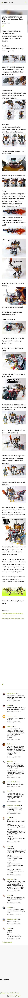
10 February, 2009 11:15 (14, 777)
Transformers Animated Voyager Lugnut (13, 618)
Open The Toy (8, 2)
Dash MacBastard (12, 919)
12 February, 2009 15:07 (14, 914)
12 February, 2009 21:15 (14, 938)
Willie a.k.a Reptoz (12, 781)
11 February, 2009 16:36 (14, 890)
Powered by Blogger (15, 996)
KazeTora (10, 761)
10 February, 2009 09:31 (14, 739)
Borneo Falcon (11, 693)
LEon (8, 817)
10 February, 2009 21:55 (14, 841)
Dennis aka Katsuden (13, 805)
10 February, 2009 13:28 (14, 813)
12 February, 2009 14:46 (14, 902)
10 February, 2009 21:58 (14, 874)
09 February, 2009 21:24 (14, 701)
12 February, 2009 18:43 (14, 924)
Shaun (9, 907)
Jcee (8, 791)
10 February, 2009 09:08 (14, 722)
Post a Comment (7, 942)
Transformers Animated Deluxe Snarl (12, 616)
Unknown (9, 716)
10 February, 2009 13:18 (14, 801)
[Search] (26, 2)
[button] (3, 26)
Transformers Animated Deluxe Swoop (12, 613)
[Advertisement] (14, 962)
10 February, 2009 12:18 (14, 786)
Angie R (9, 726)
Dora (8, 705)
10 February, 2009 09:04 (14, 711)
